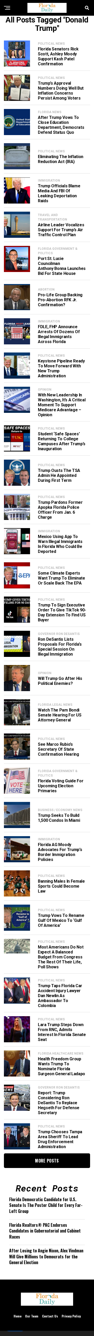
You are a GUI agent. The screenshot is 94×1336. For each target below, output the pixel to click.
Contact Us (50, 1316)
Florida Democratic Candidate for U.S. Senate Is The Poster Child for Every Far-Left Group (46, 1205)
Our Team (31, 1316)
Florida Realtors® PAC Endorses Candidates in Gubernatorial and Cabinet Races (45, 1231)
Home (17, 1316)
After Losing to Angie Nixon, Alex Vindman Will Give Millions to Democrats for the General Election (46, 1256)
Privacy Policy (71, 1316)
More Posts (47, 1161)
